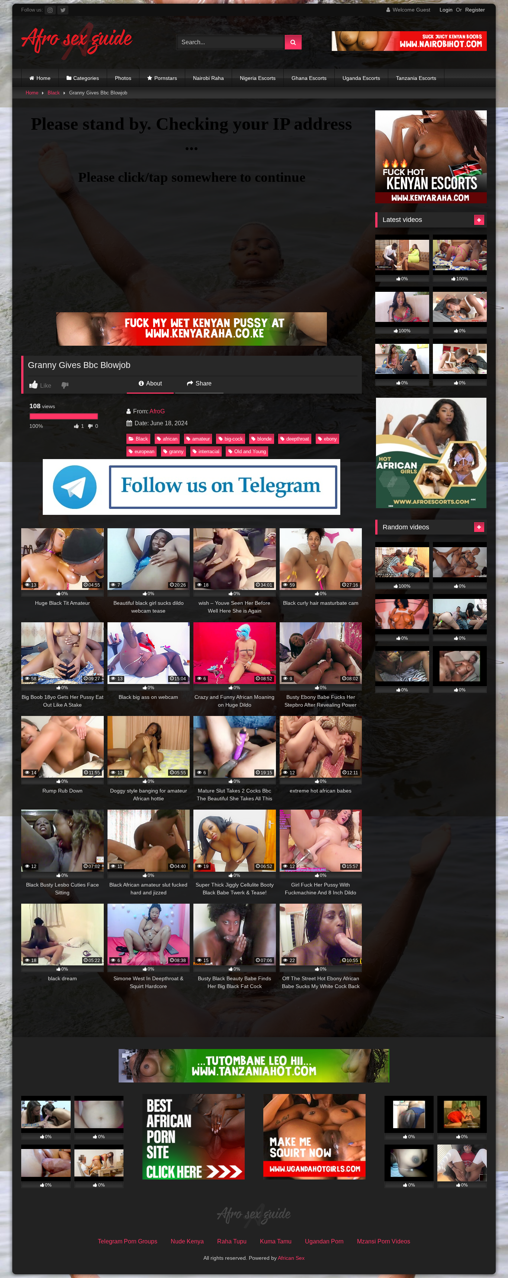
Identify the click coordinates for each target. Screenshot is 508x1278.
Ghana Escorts (309, 78)
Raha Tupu (232, 1241)
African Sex (291, 1258)
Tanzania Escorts (416, 78)
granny (176, 451)
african (170, 439)
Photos (123, 78)
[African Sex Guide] (77, 42)
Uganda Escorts (361, 78)
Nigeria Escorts (258, 78)
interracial (209, 451)
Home (43, 78)
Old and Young (250, 451)
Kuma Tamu (276, 1241)
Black (54, 93)
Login (446, 10)
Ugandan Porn (324, 1241)
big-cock (234, 439)
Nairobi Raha (208, 78)
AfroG (157, 411)
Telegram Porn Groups (127, 1241)
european (144, 451)
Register (475, 10)
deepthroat (297, 439)
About (153, 383)
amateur (201, 439)
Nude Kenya (187, 1241)
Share (203, 383)
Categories (86, 78)
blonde (264, 439)
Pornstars (165, 78)
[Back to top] (485, 1256)
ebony (330, 439)
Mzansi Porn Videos (383, 1241)
